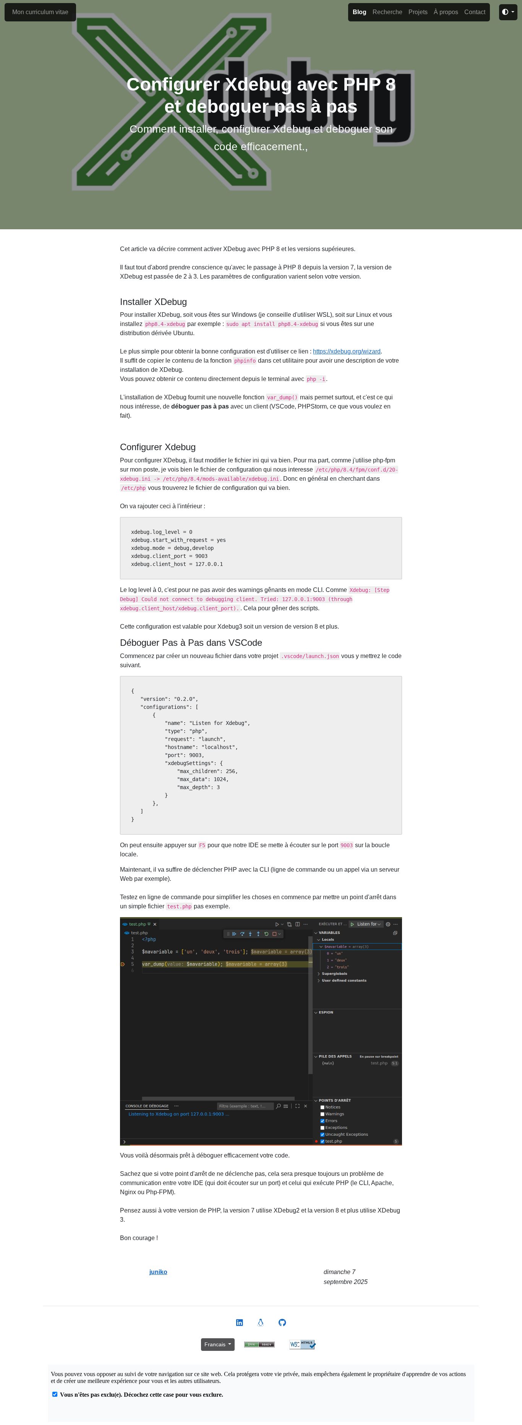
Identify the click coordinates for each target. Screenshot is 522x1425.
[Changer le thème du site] (508, 12)
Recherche (387, 12)
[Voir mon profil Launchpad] (260, 1323)
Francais (215, 1344)
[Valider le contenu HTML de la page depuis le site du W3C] (302, 1344)
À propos (446, 12)
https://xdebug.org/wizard (347, 351)
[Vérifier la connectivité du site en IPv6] (259, 1344)
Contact (474, 12)
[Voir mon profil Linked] (239, 1323)
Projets (418, 12)
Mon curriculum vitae (40, 12)
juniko (158, 1272)
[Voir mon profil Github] (282, 1323)
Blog (359, 12)
